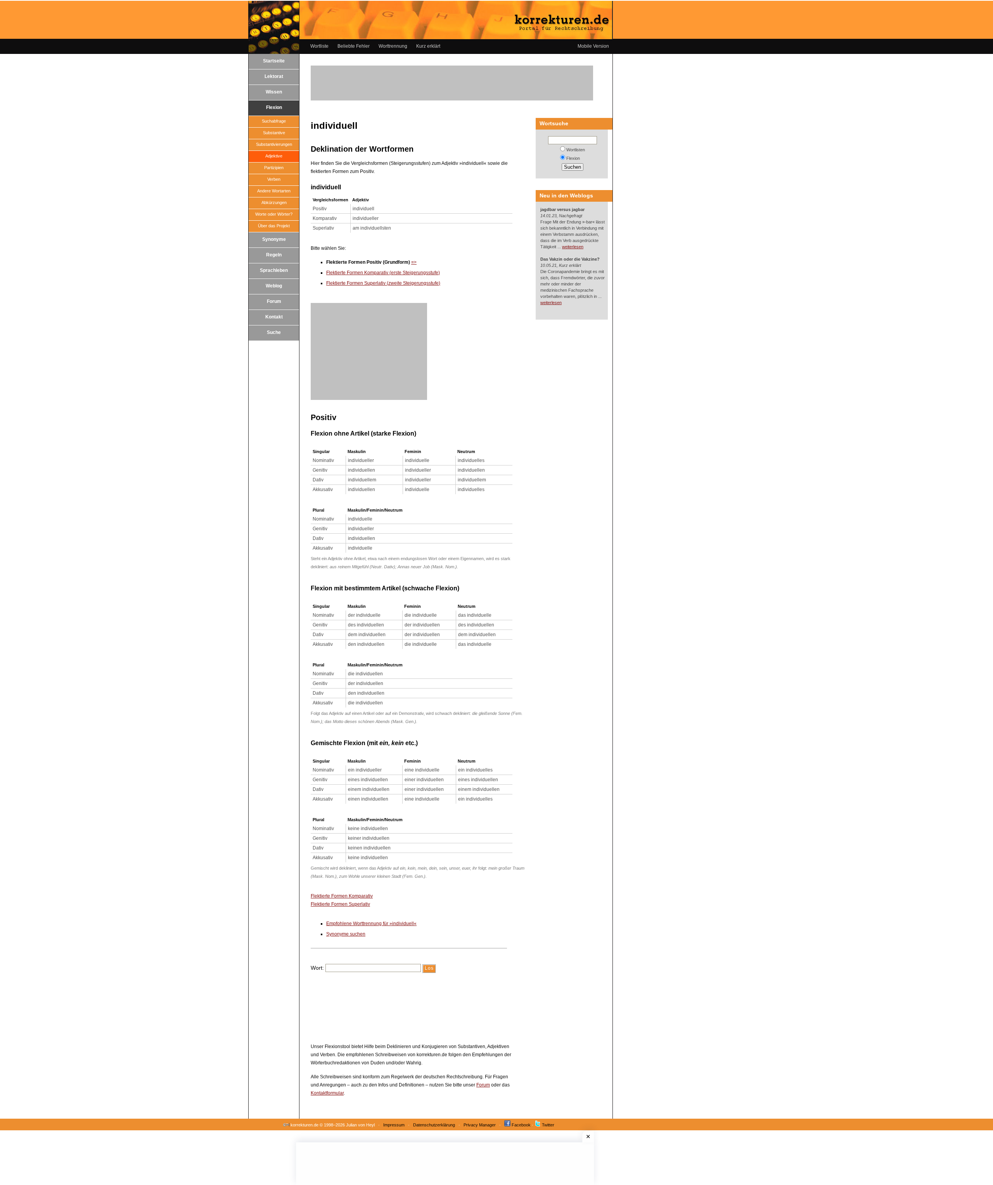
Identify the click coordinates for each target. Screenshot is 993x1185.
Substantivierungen (274, 144)
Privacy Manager (480, 1125)
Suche (274, 332)
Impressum (394, 1125)
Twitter (548, 1125)
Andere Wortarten (274, 191)
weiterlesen (572, 246)
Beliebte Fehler (353, 46)
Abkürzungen (274, 202)
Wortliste (319, 46)
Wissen (274, 92)
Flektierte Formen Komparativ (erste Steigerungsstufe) (383, 272)
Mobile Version (593, 46)
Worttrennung (393, 46)
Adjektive (273, 156)
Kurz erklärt (428, 46)
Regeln (274, 255)
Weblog (274, 286)
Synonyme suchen (345, 934)
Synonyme (274, 239)
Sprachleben (274, 270)
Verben (273, 179)
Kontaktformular (327, 1093)
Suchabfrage (274, 121)
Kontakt (274, 317)
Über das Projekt (274, 225)
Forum (274, 301)
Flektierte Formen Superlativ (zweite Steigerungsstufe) (383, 283)
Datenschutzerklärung (434, 1125)
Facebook (521, 1125)
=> (414, 262)
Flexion (274, 107)
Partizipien (274, 167)
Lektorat (274, 76)
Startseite (274, 61)
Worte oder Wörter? (273, 214)
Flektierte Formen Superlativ (340, 904)
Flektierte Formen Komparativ (342, 896)
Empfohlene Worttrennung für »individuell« (371, 923)
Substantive (274, 132)
